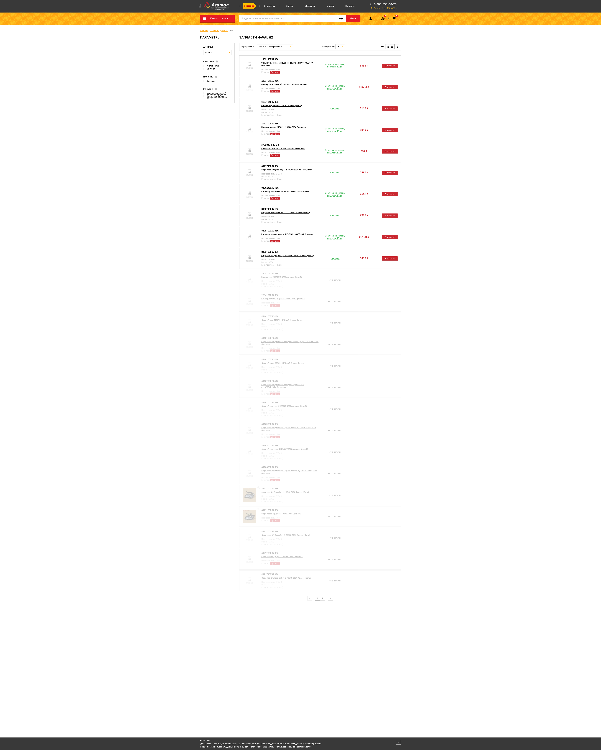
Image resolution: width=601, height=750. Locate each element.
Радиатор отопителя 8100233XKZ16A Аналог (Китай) (285, 213)
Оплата (289, 6)
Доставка (310, 6)
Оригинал (211, 69)
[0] (383, 19)
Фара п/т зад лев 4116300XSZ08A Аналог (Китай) (284, 406)
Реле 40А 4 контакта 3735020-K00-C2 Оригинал (283, 148)
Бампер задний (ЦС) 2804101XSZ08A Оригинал (283, 299)
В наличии (211, 81)
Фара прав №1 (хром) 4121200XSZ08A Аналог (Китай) (286, 535)
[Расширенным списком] (396, 46)
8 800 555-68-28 (385, 4)
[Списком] (392, 46)
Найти (353, 18)
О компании (269, 6)
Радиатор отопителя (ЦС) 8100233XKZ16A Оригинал (285, 191)
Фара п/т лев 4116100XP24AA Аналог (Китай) (282, 320)
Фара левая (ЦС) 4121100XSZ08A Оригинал (281, 514)
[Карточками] (387, 46)
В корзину (390, 65)
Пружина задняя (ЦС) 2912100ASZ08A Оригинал (283, 127)
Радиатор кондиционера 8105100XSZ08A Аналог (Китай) (287, 255)
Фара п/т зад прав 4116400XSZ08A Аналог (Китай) (284, 449)
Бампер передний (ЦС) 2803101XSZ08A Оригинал (284, 84)
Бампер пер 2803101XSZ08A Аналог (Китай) (281, 277)
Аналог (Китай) (213, 66)
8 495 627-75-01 (378, 8)
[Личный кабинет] (371, 19)
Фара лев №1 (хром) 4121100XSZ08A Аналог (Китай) (285, 492)
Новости (330, 6)
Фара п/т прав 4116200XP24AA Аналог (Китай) (282, 363)
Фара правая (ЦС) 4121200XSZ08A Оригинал (282, 557)
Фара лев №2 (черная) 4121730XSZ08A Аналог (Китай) (286, 578)
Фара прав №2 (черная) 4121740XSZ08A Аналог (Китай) (287, 170)
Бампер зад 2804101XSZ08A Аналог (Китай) (281, 106)
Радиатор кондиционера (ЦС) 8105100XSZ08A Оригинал (287, 234)
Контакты (350, 6)
